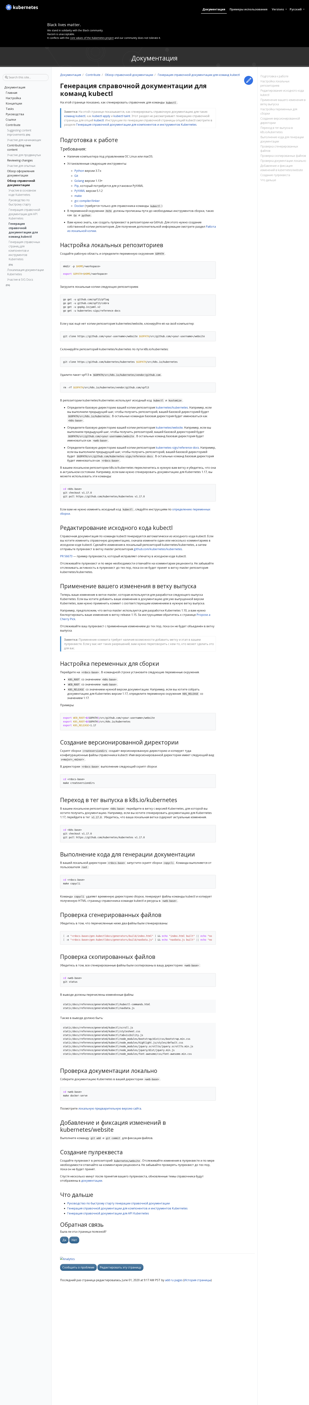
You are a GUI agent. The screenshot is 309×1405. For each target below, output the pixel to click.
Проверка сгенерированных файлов (279, 148)
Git (76, 176)
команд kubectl (74, 116)
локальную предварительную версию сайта (109, 1108)
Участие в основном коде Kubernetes (22, 192)
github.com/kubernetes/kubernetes (158, 549)
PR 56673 (66, 556)
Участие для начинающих (24, 140)
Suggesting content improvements (19, 132)
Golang (79, 181)
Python (79, 171)
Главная (11, 93)
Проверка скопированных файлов (283, 156)
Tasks (10, 109)
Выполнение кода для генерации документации (282, 139)
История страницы (197, 1280)
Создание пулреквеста (275, 175)
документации (91, 1181)
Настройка (13, 98)
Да (64, 1240)
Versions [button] (278, 9)
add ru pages (174, 1280)
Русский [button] (296, 9)
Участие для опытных (21, 166)
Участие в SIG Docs (20, 280)
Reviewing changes (20, 160)
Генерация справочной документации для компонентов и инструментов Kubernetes (136, 125)
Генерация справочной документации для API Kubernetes (24, 214)
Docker (79, 206)
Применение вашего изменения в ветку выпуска (283, 102)
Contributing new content (19, 147)
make (78, 196)
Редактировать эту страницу (120, 1267)
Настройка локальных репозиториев (275, 83)
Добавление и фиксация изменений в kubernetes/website (281, 168)
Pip (76, 186)
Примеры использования (249, 9)
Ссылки (11, 120)
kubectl (99, 120)
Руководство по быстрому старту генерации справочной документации (118, 1203)
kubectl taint (121, 116)
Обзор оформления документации (20, 173)
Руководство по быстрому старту (20, 202)
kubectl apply (101, 116)
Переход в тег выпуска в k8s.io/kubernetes (276, 130)
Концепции (14, 103)
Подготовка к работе (274, 76)
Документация (213, 9)
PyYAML (79, 191)
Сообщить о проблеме (78, 1267)
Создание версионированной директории (280, 121)
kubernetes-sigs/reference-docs (177, 448)
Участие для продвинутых (24, 155)
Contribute (13, 125)
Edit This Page (248, 80)
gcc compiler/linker (87, 201)
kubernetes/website (169, 427)
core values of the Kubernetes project (92, 38)
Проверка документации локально (283, 161)
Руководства (15, 114)
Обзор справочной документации (21, 183)
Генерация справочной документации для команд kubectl (23, 230)
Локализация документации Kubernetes (25, 272)
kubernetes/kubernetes (172, 407)
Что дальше (268, 180)
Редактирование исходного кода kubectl (282, 93)
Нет (74, 1240)
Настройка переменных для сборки (278, 111)
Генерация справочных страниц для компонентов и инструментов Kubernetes (24, 250)
